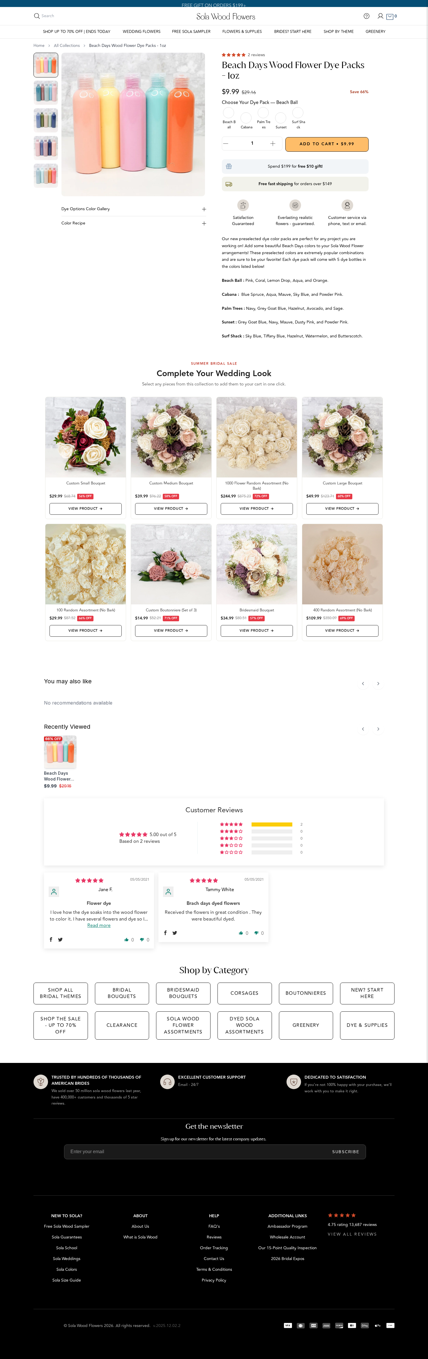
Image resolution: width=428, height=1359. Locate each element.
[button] (234, 55)
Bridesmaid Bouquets (183, 993)
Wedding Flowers (141, 32)
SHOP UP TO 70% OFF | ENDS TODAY (76, 32)
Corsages (245, 993)
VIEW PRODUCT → (85, 509)
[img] (89, 880)
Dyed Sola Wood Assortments (244, 1025)
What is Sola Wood (140, 1237)
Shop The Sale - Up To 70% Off (60, 1025)
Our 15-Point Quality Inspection (287, 1248)
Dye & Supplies (367, 1025)
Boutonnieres (306, 993)
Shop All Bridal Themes (61, 993)
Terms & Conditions (214, 1269)
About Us (140, 1226)
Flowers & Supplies (242, 32)
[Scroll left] (363, 683)
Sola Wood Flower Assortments (183, 1025)
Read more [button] (99, 925)
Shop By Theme (339, 32)
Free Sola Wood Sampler (66, 1226)
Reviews (214, 1237)
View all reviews (352, 1234)
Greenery (375, 32)
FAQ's (214, 1226)
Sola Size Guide (66, 1280)
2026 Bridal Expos (287, 1259)
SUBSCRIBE (346, 1152)
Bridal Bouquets (122, 993)
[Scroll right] (378, 683)
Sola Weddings (66, 1259)
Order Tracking (214, 1248)
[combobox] (67, 16)
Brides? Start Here (293, 32)
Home (39, 46)
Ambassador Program (287, 1226)
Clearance (122, 1025)
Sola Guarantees (67, 1237)
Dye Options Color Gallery (85, 209)
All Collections (67, 46)
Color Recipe (73, 223)
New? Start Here (367, 993)
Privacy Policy (214, 1280)
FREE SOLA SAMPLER (191, 32)
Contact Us (214, 1259)
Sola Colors (66, 1269)
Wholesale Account (287, 1237)
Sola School (66, 1248)
